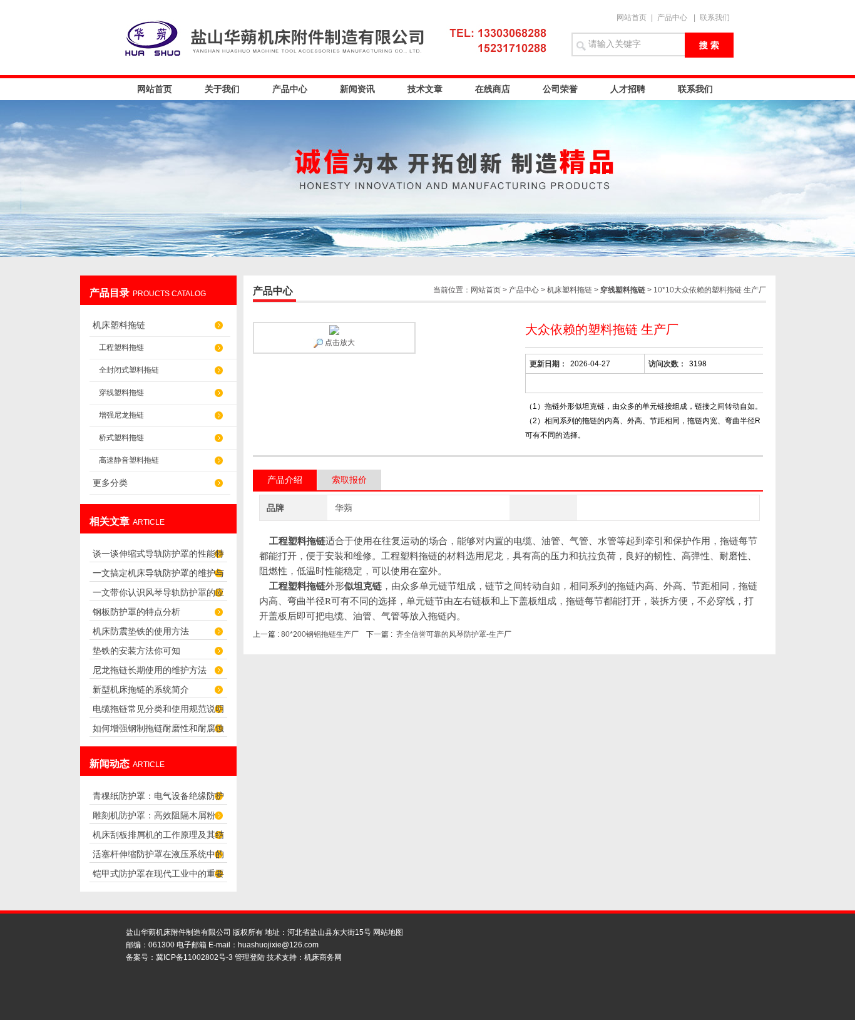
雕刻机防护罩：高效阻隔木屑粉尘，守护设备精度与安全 (154, 818)
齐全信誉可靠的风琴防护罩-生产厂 (453, 634)
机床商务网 (323, 957)
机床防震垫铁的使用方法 (141, 631)
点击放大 (339, 342)
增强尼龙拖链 (121, 415)
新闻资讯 (357, 89)
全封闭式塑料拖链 (129, 370)
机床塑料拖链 (119, 325)
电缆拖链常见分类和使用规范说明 (158, 709)
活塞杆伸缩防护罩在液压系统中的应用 (158, 857)
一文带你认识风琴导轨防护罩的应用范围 (158, 595)
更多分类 (110, 483)
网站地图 (388, 932)
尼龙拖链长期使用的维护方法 (150, 670)
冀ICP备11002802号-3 (194, 957)
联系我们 (715, 17)
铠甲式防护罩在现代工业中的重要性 (158, 876)
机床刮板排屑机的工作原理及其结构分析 (158, 838)
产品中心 (672, 17)
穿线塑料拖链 (121, 392)
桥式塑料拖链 (121, 437)
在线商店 (492, 89)
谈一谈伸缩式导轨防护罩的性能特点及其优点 (158, 557)
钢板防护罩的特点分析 (136, 612)
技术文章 (425, 89)
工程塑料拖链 (121, 347)
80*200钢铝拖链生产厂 (320, 634)
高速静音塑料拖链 (129, 460)
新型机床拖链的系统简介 (141, 689)
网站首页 (632, 17)
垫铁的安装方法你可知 (136, 651)
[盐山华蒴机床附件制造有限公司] (340, 37)
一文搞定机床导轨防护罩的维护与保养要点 (158, 576)
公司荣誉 (560, 89)
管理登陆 (250, 957)
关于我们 (222, 89)
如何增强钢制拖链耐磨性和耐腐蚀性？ (158, 731)
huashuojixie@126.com (278, 944)
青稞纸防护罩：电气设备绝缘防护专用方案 (158, 799)
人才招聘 (627, 89)
